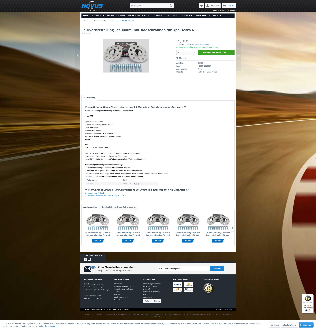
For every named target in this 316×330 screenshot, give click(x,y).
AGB (144, 294)
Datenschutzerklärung (151, 292)
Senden (217, 268)
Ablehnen (275, 325)
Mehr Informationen (47, 326)
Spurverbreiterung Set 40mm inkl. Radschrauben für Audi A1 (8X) (188, 234)
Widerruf (146, 289)
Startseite (97, 21)
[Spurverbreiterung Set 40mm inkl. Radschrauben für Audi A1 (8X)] (188, 221)
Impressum (147, 297)
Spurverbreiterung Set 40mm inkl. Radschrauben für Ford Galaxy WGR (158, 234)
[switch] (307, 310)
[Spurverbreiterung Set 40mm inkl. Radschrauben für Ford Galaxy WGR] (158, 221)
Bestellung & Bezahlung (122, 286)
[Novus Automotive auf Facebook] (86, 259)
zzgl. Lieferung (204, 44)
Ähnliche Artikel (90, 207)
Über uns (117, 294)
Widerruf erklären (152, 301)
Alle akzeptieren (289, 325)
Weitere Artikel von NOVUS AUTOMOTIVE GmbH (107, 195)
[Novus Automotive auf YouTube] (89, 259)
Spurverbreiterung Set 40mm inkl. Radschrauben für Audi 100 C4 (128, 234)
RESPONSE (228, 309)
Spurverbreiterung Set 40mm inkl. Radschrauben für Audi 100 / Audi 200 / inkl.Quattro (97, 234)
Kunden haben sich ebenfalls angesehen (119, 207)
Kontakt (116, 292)
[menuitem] (152, 5)
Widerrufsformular (150, 286)
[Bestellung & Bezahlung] (187, 287)
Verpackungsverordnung (152, 283)
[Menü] (312, 295)
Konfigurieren (306, 325)
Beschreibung (89, 98)
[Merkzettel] (201, 5)
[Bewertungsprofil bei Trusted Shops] (217, 288)
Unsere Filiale (118, 300)
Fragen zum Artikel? (95, 193)
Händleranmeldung (121, 297)
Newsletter (118, 283)
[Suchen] (171, 5)
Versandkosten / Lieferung (123, 289)
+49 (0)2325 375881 (93, 298)
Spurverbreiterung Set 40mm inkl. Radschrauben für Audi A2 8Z (218, 234)
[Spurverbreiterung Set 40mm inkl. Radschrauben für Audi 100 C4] (128, 221)
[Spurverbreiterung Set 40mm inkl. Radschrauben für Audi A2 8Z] (218, 221)
